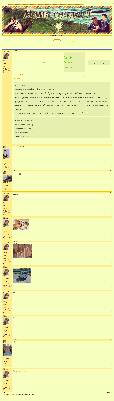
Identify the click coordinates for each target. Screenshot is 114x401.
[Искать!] (113, 3)
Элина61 (4, 50)
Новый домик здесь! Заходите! (22, 371)
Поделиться (13, 50)
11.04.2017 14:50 (15, 290)
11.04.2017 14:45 (15, 241)
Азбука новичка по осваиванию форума (18, 77)
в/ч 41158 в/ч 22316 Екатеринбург (12, 394)
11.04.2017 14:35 (15, 192)
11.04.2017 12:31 (15, 144)
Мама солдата (5, 394)
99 (8, 47)
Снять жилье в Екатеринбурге (17, 78)
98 (7, 47)
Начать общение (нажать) (57, 40)
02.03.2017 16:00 (15, 50)
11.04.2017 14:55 (15, 339)
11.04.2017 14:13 (15, 170)
